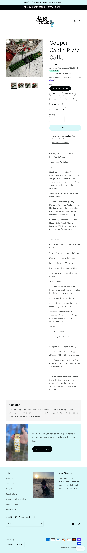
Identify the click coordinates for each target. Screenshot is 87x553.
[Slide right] (41, 85)
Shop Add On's (42, 449)
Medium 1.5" (70, 99)
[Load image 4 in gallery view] (35, 85)
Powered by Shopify (75, 547)
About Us (9, 478)
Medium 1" (69, 94)
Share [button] (54, 148)
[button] (7, 21)
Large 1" (55, 99)
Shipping (52, 74)
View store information (60, 142)
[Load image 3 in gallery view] (28, 85)
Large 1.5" (56, 104)
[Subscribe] (40, 523)
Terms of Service (12, 504)
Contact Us (10, 484)
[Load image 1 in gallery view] (14, 85)
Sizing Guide (11, 489)
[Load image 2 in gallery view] (21, 85)
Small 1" (55, 94)
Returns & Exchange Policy (16, 499)
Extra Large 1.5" (58, 109)
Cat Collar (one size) (60, 88)
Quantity (52, 115)
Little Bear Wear (64, 547)
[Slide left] (8, 85)
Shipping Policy (12, 494)
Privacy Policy (11, 509)
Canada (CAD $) (14, 544)
